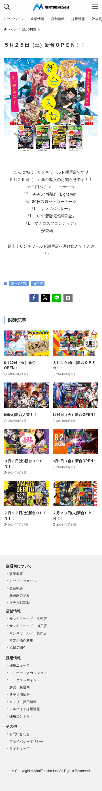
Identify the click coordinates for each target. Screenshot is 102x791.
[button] (34, 298)
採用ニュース (19, 665)
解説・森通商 (19, 686)
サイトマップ (19, 748)
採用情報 (13, 657)
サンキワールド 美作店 (28, 632)
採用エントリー (21, 716)
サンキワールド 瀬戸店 (28, 625)
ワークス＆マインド (24, 679)
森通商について (19, 566)
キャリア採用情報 (23, 701)
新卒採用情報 (19, 694)
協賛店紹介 (17, 647)
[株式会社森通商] (51, 7)
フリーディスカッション (28, 672)
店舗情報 (13, 610)
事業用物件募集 (21, 640)
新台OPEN (19, 283)
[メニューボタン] (95, 7)
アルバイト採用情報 (24, 708)
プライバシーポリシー (26, 741)
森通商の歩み (19, 595)
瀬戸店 (38, 283)
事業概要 (16, 573)
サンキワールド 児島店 (28, 618)
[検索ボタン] (7, 7)
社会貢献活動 (19, 602)
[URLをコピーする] (68, 298)
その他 (11, 726)
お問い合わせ (19, 733)
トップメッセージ (23, 580)
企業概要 (16, 587)
